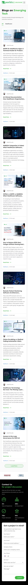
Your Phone (7, 553)
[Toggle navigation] (24, 2)
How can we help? (9, 566)
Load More (14, 466)
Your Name (7, 534)
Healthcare (8, 24)
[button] (9, 24)
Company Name (8, 547)
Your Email (7, 540)
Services (6, 559)
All (2, 24)
